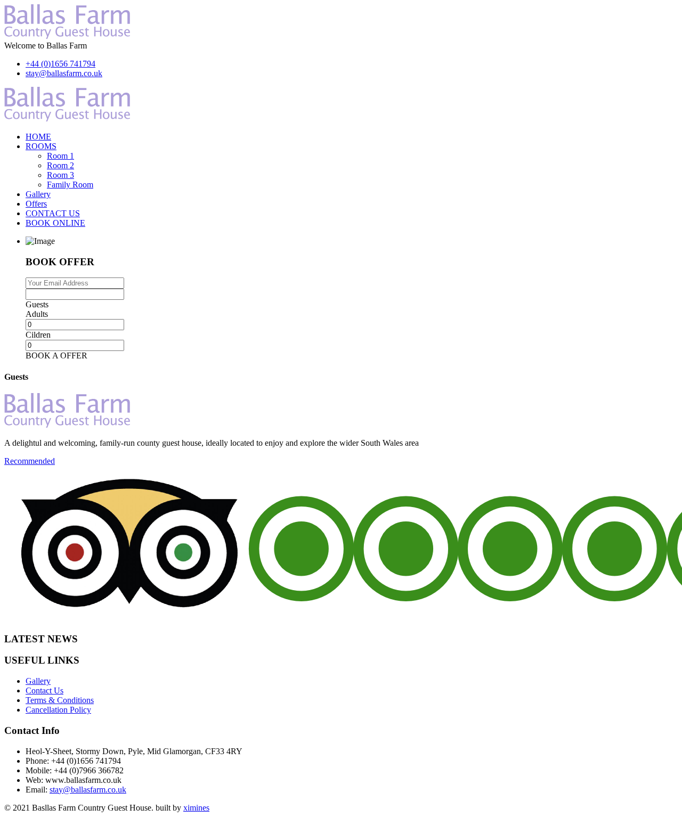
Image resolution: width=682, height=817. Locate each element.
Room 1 (60, 155)
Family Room (70, 184)
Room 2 (60, 165)
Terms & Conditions (60, 700)
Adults (37, 313)
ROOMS (41, 146)
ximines (196, 807)
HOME (38, 136)
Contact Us (44, 690)
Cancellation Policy (58, 709)
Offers (36, 203)
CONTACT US (53, 213)
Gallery (38, 194)
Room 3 (60, 174)
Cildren (38, 334)
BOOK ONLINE (55, 222)
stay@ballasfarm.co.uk (64, 73)
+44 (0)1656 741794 (60, 63)
